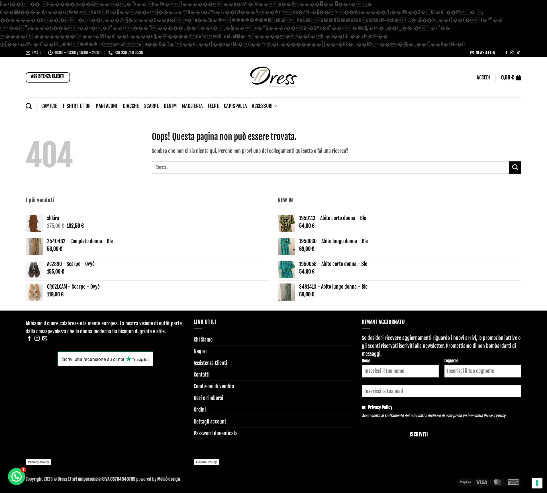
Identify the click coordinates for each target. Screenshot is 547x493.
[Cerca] (29, 106)
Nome (366, 360)
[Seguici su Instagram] (512, 53)
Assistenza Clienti (210, 363)
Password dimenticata (216, 433)
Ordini (200, 409)
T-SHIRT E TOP (76, 106)
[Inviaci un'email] (44, 339)
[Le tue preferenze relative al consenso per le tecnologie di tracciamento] (537, 483)
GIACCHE (131, 106)
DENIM (170, 106)
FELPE (213, 106)
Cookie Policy (206, 462)
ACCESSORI (262, 106)
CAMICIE (49, 106)
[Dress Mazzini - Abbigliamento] (273, 77)
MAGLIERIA (192, 106)
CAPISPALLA (235, 106)
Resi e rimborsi (208, 398)
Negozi (200, 351)
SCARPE (151, 106)
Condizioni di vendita (214, 386)
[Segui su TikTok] (518, 53)
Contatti (201, 374)
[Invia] (515, 167)
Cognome (451, 360)
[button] (482, 53)
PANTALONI (106, 106)
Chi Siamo (203, 339)
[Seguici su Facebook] (506, 53)
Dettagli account (210, 421)
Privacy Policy (494, 415)
